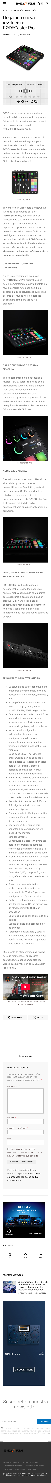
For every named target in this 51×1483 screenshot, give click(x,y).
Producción (30, 10)
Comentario (13, 1087)
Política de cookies (30, 1462)
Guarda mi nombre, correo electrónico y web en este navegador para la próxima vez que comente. (24, 1152)
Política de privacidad (11, 1462)
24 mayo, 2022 (9, 35)
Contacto (32, 1469)
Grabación (18, 10)
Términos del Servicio (13, 1465)
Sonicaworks (24, 35)
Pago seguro (20, 1469)
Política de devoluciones (34, 1465)
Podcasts (7, 10)
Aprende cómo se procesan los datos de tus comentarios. (24, 1177)
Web (9, 1139)
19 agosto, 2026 (25, 1293)
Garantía (8, 1469)
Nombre (11, 1117)
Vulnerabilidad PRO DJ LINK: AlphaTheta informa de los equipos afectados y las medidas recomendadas (33, 1286)
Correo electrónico (17, 1127)
